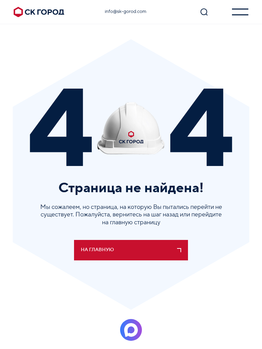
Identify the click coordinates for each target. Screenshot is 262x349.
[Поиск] (204, 12)
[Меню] (240, 12)
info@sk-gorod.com (125, 12)
